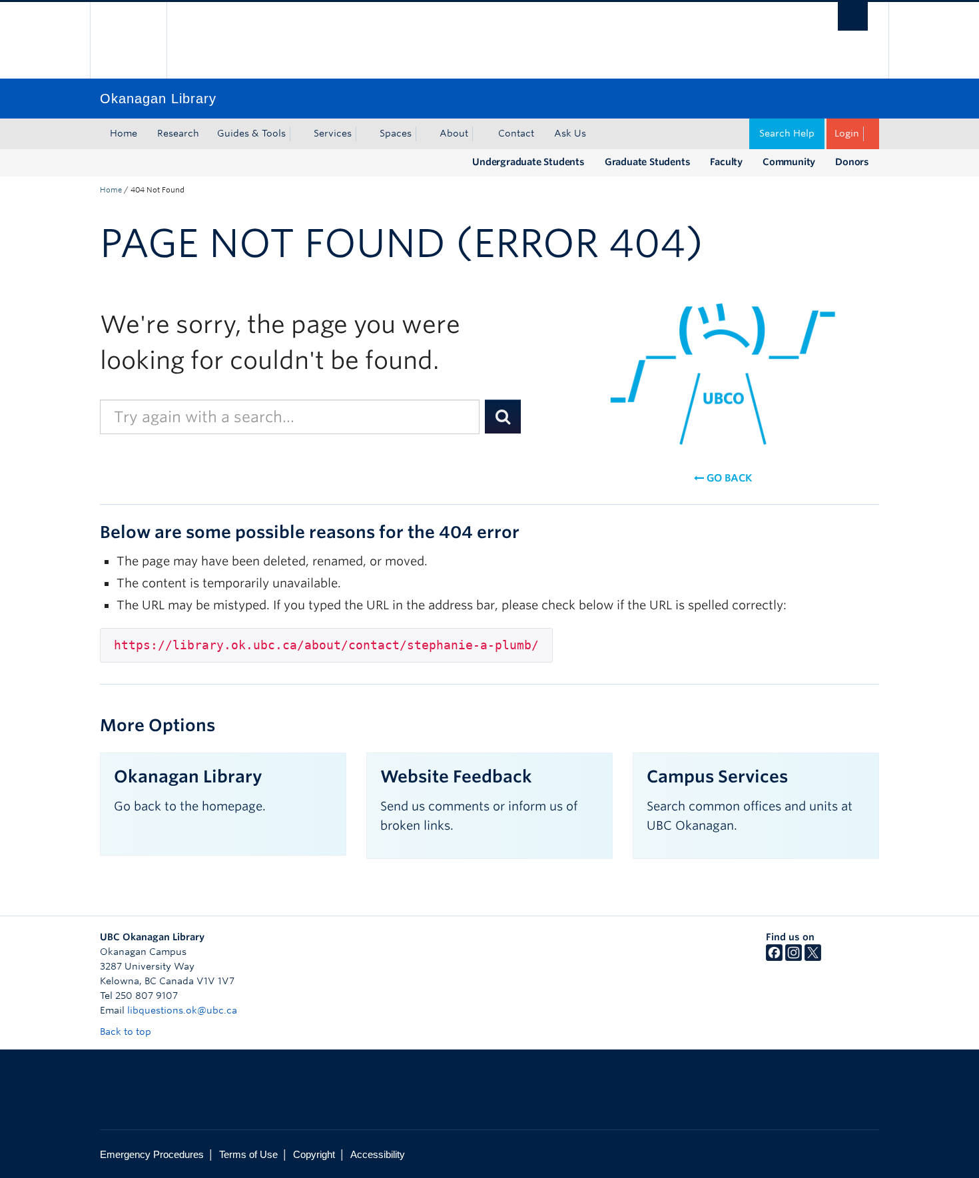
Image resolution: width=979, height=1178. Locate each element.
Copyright (314, 1154)
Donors (852, 161)
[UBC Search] (853, 16)
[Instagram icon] (793, 957)
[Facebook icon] (774, 957)
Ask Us (570, 133)
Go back (728, 478)
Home (123, 133)
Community (789, 161)
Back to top (127, 1031)
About (454, 133)
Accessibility (377, 1154)
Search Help (787, 133)
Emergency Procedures (152, 1154)
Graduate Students (648, 161)
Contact (516, 133)
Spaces (396, 133)
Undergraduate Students (528, 161)
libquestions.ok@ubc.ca (182, 1010)
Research (178, 133)
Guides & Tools (251, 133)
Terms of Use (248, 1154)
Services (333, 133)
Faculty (726, 161)
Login (846, 133)
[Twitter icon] (813, 957)
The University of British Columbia (128, 40)
